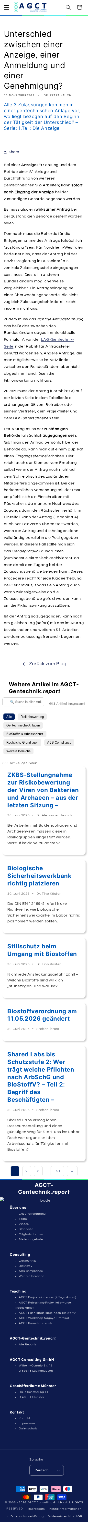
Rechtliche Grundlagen (22, 742)
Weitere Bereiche (18, 751)
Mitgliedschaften (31, 1234)
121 (57, 1171)
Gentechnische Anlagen (23, 725)
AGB (79, 1516)
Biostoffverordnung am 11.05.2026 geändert (42, 1015)
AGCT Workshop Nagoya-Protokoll (44, 1318)
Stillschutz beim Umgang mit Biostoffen (42, 950)
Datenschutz (28, 1428)
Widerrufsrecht (59, 1516)
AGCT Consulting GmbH (45, 1502)
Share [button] (14, 152)
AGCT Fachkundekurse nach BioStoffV (47, 1313)
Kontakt (24, 1418)
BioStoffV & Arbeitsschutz (25, 734)
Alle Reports (28, 1344)
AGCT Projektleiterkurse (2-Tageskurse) (47, 1297)
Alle (9, 717)
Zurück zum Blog (47, 664)
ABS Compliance (59, 742)
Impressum (27, 1423)
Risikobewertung (32, 717)
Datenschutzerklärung (27, 1516)
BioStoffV (26, 1266)
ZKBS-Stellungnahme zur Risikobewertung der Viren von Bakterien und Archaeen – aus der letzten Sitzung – (43, 790)
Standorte (26, 1229)
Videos (24, 1224)
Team (23, 1218)
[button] (6, 7)
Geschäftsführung (32, 1213)
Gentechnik (27, 1260)
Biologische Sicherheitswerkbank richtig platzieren (39, 876)
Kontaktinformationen (65, 1509)
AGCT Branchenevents (36, 1323)
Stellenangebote (31, 1239)
